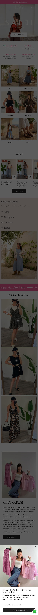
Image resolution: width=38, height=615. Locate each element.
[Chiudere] (35, 546)
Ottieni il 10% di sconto (19, 610)
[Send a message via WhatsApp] (34, 611)
